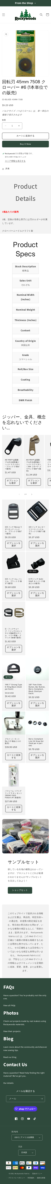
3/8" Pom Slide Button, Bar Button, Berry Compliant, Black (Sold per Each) (37, 689)
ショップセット (20, 890)
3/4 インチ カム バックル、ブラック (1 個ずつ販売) (13, 581)
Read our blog (9, 1057)
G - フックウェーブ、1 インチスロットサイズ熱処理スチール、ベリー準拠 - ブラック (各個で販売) (13, 633)
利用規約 (31, 1178)
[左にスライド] (19, 494)
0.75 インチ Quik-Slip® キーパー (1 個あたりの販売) (37, 581)
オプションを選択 (12, 482)
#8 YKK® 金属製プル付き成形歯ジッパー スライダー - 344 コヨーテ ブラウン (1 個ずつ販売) (33, 465)
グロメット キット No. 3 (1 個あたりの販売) (13, 741)
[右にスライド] (32, 494)
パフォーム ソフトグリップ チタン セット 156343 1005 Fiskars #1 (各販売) (13, 794)
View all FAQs (9, 1005)
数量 (4, 120)
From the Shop (24, 3)
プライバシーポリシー (16, 1178)
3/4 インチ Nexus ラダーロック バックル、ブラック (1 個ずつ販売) (13, 530)
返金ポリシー (37, 1174)
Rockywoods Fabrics (22, 1174)
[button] (3, 15)
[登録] (42, 1098)
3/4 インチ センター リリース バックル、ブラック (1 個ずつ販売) (37, 530)
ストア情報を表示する (15, 161)
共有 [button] (7, 168)
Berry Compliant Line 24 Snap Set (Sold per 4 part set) (36, 742)
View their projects (11, 1031)
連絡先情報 (41, 1178)
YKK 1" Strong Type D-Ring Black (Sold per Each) (13, 687)
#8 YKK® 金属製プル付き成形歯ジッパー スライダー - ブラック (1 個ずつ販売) (12, 464)
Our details (8, 1083)
